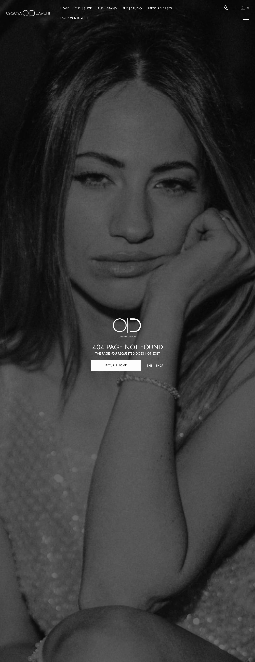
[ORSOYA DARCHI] (28, 13)
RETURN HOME (116, 365)
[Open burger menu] (246, 18)
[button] (226, 7)
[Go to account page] (235, 9)
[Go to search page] (226, 7)
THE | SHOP (155, 365)
